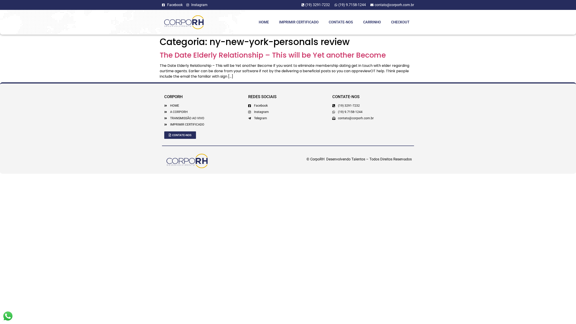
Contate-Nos (341, 22)
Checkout (400, 22)
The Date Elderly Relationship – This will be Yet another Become (273, 55)
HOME (264, 22)
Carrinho (372, 22)
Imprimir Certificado (299, 22)
